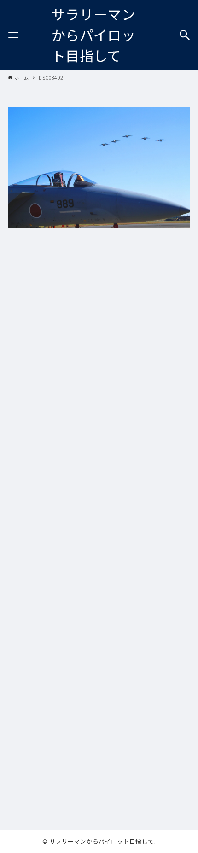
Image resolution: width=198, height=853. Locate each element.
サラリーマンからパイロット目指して (93, 34)
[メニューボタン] (13, 35)
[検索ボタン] (184, 35)
